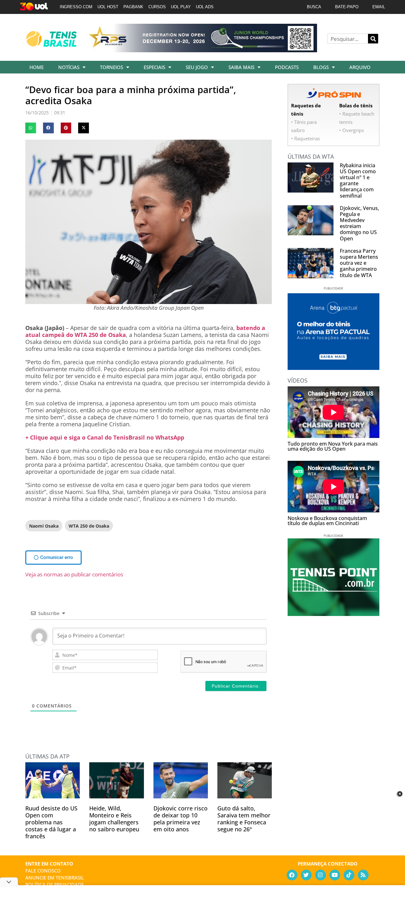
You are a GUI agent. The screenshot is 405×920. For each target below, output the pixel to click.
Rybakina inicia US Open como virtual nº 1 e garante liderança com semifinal (358, 180)
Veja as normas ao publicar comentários (74, 574)
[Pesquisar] (373, 38)
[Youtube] (334, 875)
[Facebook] (292, 875)
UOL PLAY (181, 6)
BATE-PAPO (346, 6)
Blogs (321, 67)
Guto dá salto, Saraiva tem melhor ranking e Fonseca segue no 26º (244, 818)
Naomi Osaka (44, 526)
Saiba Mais (241, 67)
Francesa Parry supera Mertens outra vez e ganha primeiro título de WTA (359, 263)
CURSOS (157, 6)
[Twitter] (306, 875)
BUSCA (314, 6)
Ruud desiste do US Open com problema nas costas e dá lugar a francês (51, 822)
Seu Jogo (197, 67)
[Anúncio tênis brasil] (333, 367)
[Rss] (363, 875)
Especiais (154, 67)
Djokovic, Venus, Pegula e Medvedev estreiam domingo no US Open (359, 223)
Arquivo (360, 67)
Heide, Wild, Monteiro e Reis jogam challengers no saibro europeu (114, 818)
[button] (30, 128)
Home (36, 67)
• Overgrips (351, 130)
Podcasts (287, 67)
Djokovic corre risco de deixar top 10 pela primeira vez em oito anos (180, 818)
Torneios (111, 67)
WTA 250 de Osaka (89, 526)
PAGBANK (133, 6)
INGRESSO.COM (76, 6)
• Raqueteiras (305, 138)
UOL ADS (205, 6)
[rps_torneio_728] (202, 50)
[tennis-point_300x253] (333, 614)
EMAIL (378, 6)
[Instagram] (320, 875)
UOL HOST (107, 6)
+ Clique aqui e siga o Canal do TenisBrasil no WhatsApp (104, 437)
